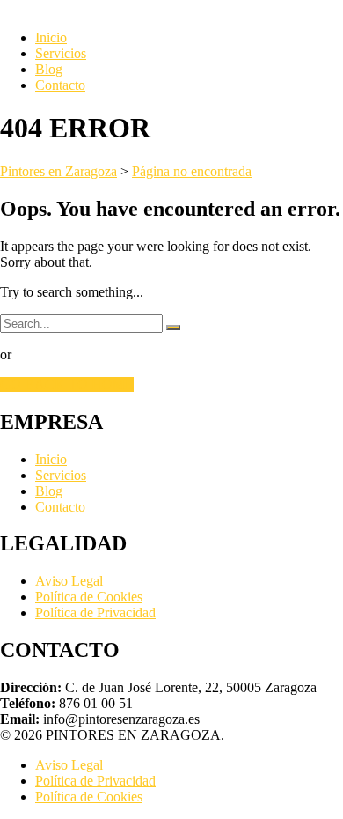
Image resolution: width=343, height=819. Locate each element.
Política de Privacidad (95, 612)
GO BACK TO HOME (67, 384)
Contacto (60, 84)
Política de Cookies (88, 596)
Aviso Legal (69, 580)
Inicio (51, 37)
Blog (48, 69)
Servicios (60, 53)
